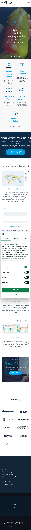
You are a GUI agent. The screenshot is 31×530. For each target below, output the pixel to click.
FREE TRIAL (15, 373)
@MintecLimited (9, 484)
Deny (15, 294)
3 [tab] (16, 56)
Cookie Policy (10, 522)
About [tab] (25, 238)
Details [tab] (15, 238)
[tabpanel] (15, 29)
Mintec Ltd (7, 482)
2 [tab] (14, 56)
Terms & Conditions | (9, 524)
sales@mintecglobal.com (11, 472)
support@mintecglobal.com (11, 477)
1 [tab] (11, 56)
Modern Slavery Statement (21, 524)
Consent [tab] (5, 238)
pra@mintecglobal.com (10, 474)
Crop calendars (6, 230)
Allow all (15, 290)
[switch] (26, 272)
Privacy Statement (19, 522)
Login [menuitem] (3, 460)
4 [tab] (19, 56)
